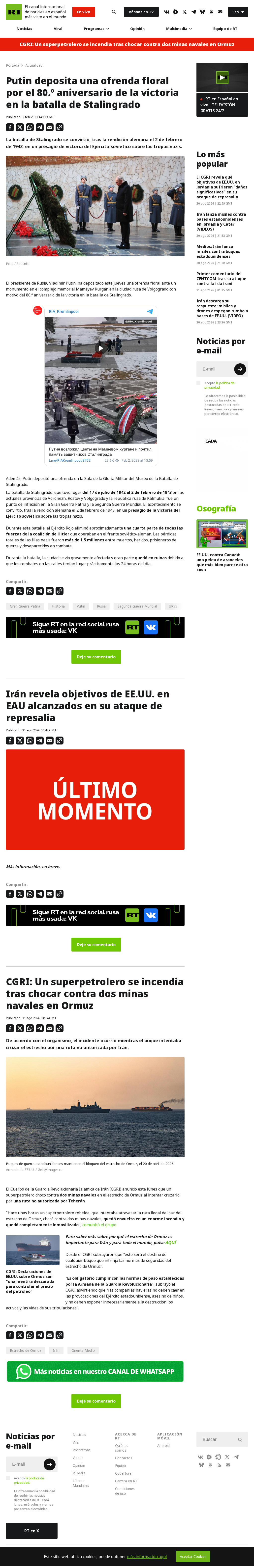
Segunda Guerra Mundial (137, 606)
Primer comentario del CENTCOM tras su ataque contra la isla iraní (221, 279)
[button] (222, 77)
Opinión (137, 28)
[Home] (14, 12)
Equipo (120, 1465)
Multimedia (176, 28)
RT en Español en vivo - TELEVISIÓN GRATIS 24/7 (219, 105)
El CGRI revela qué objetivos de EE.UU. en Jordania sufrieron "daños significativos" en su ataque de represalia (221, 187)
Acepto (219, 385)
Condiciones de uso (125, 1491)
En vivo (83, 12)
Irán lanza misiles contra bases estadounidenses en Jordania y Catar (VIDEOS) (221, 221)
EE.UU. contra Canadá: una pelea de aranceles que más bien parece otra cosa (222, 562)
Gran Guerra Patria (25, 606)
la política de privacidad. (219, 385)
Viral (58, 28)
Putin (81, 606)
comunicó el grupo (99, 1225)
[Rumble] (176, 12)
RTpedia (79, 1473)
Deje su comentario (96, 657)
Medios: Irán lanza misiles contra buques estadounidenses (218, 251)
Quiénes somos (121, 1448)
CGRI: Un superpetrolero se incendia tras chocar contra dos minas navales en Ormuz (127, 44)
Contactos (123, 1457)
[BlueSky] (202, 12)
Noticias (24, 28)
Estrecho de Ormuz (25, 1350)
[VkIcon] (167, 12)
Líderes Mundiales (81, 1483)
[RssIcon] (219, 1465)
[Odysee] (218, 1457)
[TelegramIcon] (193, 12)
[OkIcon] (211, 12)
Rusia (101, 606)
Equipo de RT (225, 28)
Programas (94, 28)
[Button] (114, 12)
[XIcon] (185, 12)
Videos (78, 1457)
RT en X (31, 1531)
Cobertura (123, 1473)
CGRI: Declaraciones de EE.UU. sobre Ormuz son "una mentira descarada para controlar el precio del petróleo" (30, 1281)
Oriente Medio (83, 1350)
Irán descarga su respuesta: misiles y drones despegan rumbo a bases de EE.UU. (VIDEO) (222, 308)
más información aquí (147, 1557)
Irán (56, 1350)
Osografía (216, 508)
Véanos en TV (141, 12)
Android (163, 1445)
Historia (58, 606)
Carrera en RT (126, 1481)
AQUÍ (170, 1243)
